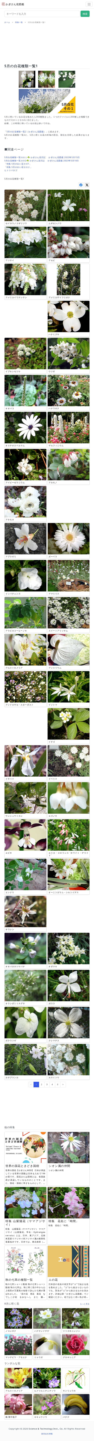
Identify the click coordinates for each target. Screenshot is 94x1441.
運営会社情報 (47, 1434)
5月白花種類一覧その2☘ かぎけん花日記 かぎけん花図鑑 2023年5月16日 (41, 160)
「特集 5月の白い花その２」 (18, 167)
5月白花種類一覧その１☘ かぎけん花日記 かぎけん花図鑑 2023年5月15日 (42, 157)
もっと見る (85, 1304)
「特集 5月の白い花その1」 (17, 163)
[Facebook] (80, 185)
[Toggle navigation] (89, 4)
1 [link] (36, 1084)
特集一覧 (19, 22)
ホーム (7, 22)
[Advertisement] (47, 45)
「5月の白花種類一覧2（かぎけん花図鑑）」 (26, 131)
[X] (87, 185)
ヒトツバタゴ (10, 170)
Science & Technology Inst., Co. (46, 1428)
